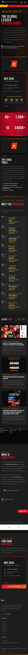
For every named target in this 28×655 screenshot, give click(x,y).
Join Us (4, 633)
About (3, 621)
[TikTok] (11, 614)
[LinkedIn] (8, 614)
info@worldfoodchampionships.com (10, 642)
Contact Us (5, 640)
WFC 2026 (4, 627)
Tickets (4, 631)
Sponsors (4, 629)
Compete (4, 623)
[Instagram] (5, 614)
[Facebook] (2, 614)
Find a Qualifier (14, 586)
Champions (5, 625)
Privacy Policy (4, 652)
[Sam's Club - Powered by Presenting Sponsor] (14, 50)
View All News (21, 319)
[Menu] (25, 2)
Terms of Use (10, 652)
